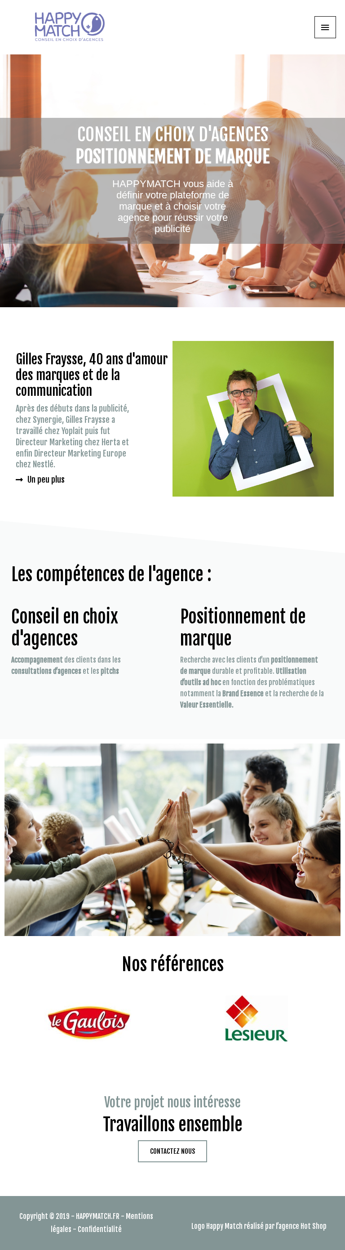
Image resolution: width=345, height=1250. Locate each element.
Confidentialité (100, 1229)
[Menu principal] (325, 27)
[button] (40, 479)
